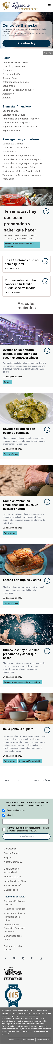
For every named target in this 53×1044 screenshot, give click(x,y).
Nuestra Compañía (13, 862)
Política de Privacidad (14, 909)
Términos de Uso (12, 876)
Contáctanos (10, 849)
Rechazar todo (28, 1039)
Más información (43, 1039)
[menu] (49, 5)
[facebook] (23, 958)
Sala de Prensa (11, 853)
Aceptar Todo (14, 1039)
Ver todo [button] (6, 97)
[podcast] (40, 958)
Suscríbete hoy (26, 43)
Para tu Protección (13, 885)
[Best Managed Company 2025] (26, 974)
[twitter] (32, 958)
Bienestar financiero (16, 810)
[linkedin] (14, 958)
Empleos (8, 857)
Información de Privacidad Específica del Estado (14, 928)
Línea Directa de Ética (15, 881)
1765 (36, 780)
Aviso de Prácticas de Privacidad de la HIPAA (14, 916)
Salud (10, 815)
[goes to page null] (45, 211)
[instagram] (5, 958)
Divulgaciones (11, 890)
